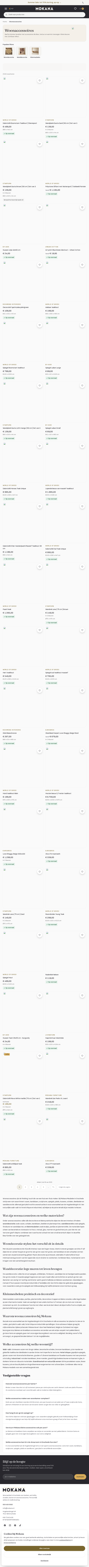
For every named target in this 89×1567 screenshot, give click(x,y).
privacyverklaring (10, 1543)
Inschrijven (80, 1477)
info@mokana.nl (8, 1508)
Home (5, 22)
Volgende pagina (64, 1187)
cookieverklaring (65, 1540)
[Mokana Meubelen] (44, 9)
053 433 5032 (8, 1505)
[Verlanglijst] (75, 8)
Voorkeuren (44, 1561)
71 (53, 1187)
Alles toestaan (44, 1548)
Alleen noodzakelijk (44, 1554)
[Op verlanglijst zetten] (39, 80)
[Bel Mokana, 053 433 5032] (83, 2)
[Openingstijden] (85, 2)
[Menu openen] (5, 8)
